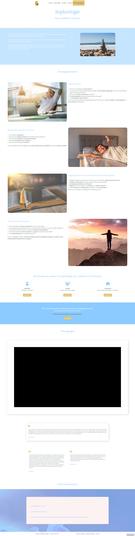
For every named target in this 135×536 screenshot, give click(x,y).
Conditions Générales (90, 533)
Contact (70, 3)
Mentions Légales (80, 533)
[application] (67, 377)
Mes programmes (78, 3)
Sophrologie (57, 3)
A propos (64, 3)
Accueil (50, 3)
